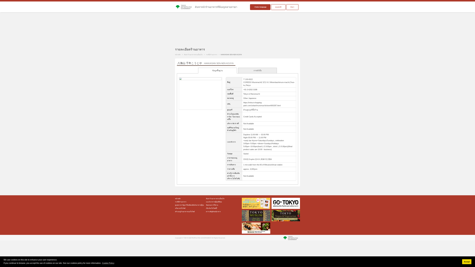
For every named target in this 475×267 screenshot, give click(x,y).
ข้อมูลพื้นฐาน (217, 70)
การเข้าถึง (257, 70)
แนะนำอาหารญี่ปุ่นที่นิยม (214, 202)
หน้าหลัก (178, 55)
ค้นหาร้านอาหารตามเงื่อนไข (193, 55)
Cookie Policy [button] (108, 263)
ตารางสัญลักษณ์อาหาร (213, 211)
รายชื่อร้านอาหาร (211, 55)
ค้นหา (292, 7)
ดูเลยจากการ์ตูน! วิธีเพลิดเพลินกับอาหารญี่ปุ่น (189, 205)
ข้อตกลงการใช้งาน (212, 205)
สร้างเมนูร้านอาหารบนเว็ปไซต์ (185, 211)
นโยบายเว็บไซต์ (180, 208)
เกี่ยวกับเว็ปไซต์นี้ (211, 208)
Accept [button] (467, 262)
